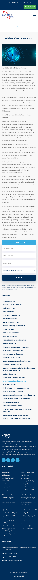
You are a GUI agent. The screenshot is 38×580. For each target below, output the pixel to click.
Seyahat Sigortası (10, 319)
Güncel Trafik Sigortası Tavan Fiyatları (18, 419)
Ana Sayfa (13, 26)
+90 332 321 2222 (13, 3)
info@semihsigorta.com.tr (14, 560)
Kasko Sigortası (9, 301)
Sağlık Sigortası (9, 308)
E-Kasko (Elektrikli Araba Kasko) (15, 415)
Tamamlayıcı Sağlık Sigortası (14, 326)
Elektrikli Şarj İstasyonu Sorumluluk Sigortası (17, 410)
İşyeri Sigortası (9, 329)
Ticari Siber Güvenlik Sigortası (14, 381)
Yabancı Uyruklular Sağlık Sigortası (17, 361)
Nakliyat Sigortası (10, 336)
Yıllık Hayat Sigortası (11, 322)
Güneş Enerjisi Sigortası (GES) (14, 377)
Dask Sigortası (8, 312)
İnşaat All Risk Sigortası (12, 365)
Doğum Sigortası (9, 374)
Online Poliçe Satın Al (11, 402)
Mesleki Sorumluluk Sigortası (14, 340)
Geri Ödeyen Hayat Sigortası (13, 392)
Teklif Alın (18, 278)
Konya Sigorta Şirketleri (12, 406)
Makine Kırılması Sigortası (13, 354)
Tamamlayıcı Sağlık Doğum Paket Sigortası (19, 395)
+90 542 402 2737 (26, 3)
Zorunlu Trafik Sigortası (12, 305)
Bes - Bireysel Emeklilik (11, 315)
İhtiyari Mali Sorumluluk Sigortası (16, 388)
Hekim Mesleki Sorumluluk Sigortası (16, 399)
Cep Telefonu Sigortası (11, 358)
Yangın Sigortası (9, 343)
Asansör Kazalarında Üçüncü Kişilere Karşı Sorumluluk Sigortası (19, 369)
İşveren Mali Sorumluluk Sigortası (16, 347)
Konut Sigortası (9, 385)
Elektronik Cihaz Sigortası (13, 351)
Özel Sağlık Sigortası (11, 333)
